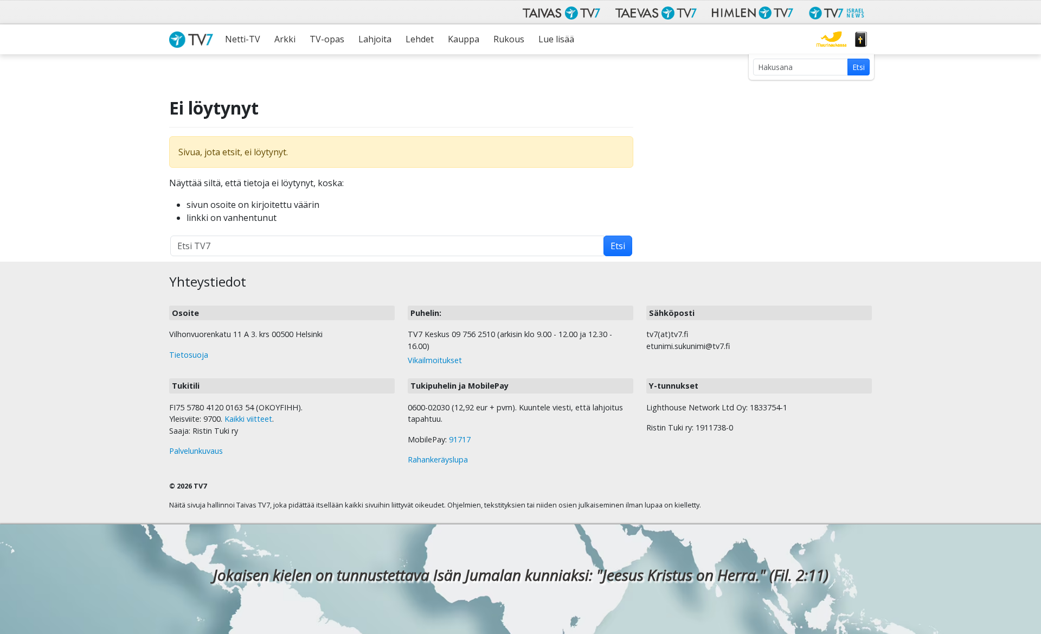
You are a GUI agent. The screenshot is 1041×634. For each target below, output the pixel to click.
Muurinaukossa (831, 39)
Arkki (284, 39)
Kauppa (463, 39)
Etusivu (193, 39)
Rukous (508, 39)
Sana (861, 39)
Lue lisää (556, 39)
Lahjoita (374, 39)
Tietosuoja (188, 355)
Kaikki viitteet (248, 419)
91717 (460, 439)
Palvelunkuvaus (196, 451)
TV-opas (327, 39)
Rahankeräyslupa (438, 459)
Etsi (858, 67)
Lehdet (420, 39)
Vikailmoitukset (435, 360)
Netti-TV (242, 39)
